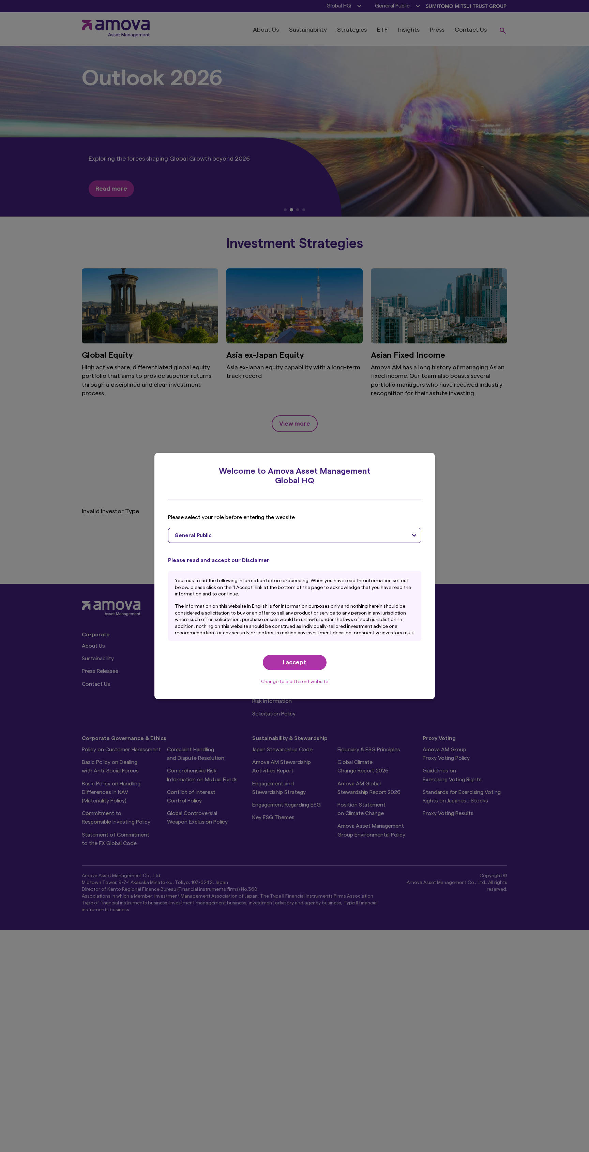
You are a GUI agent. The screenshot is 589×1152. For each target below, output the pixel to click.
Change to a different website (294, 681)
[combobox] (294, 535)
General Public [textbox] (193, 535)
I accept (294, 662)
